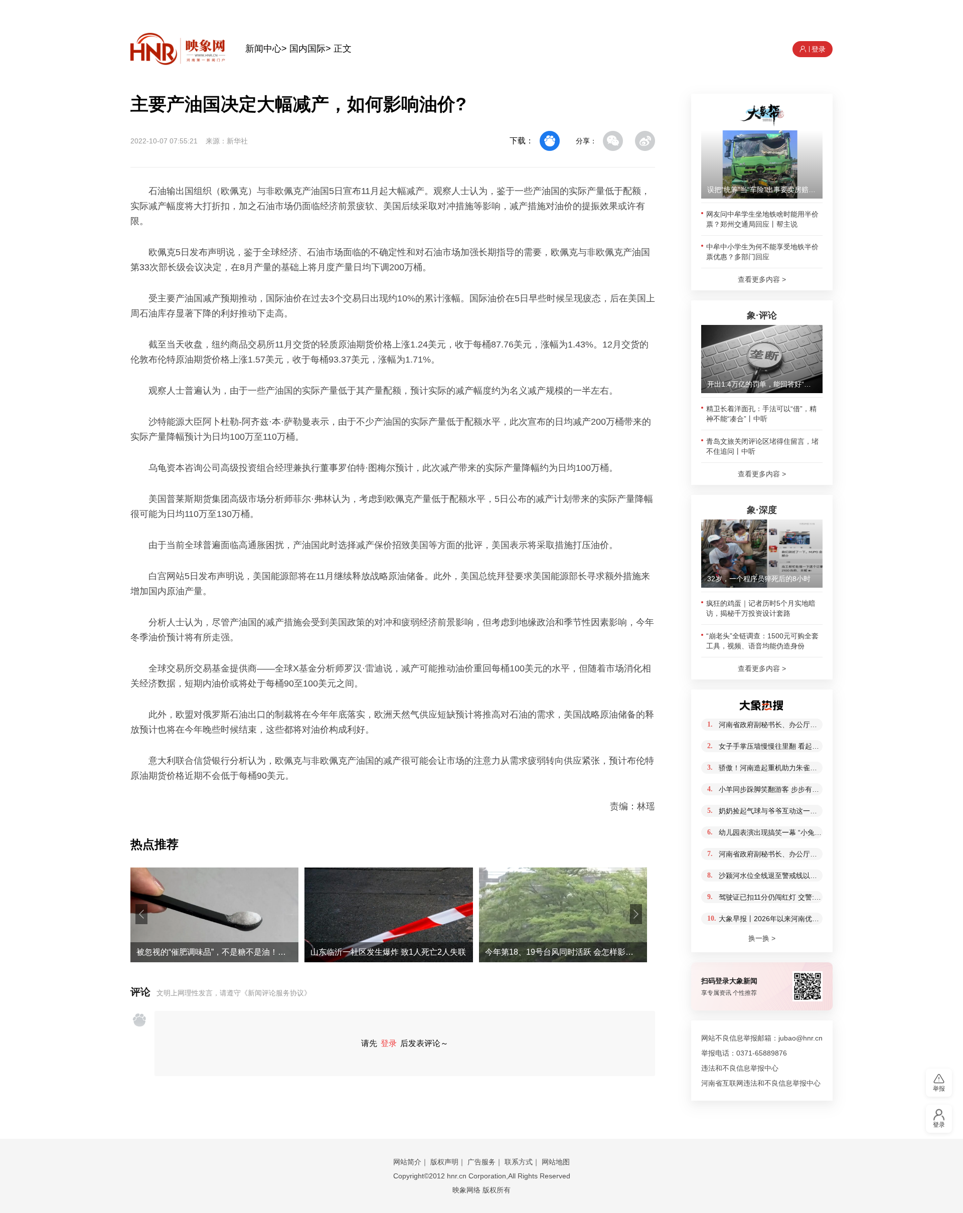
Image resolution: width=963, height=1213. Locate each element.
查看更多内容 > (762, 279)
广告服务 (481, 1162)
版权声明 (444, 1162)
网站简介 (407, 1162)
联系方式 (519, 1162)
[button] (141, 914)
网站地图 (556, 1162)
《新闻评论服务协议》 (276, 993)
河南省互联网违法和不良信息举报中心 (761, 1083)
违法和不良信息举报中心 (739, 1068)
